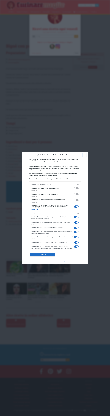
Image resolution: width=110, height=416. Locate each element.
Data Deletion (45, 261)
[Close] (84, 155)
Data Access (55, 261)
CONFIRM (42, 255)
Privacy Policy (64, 261)
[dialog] (55, 208)
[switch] (76, 188)
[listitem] (55, 184)
